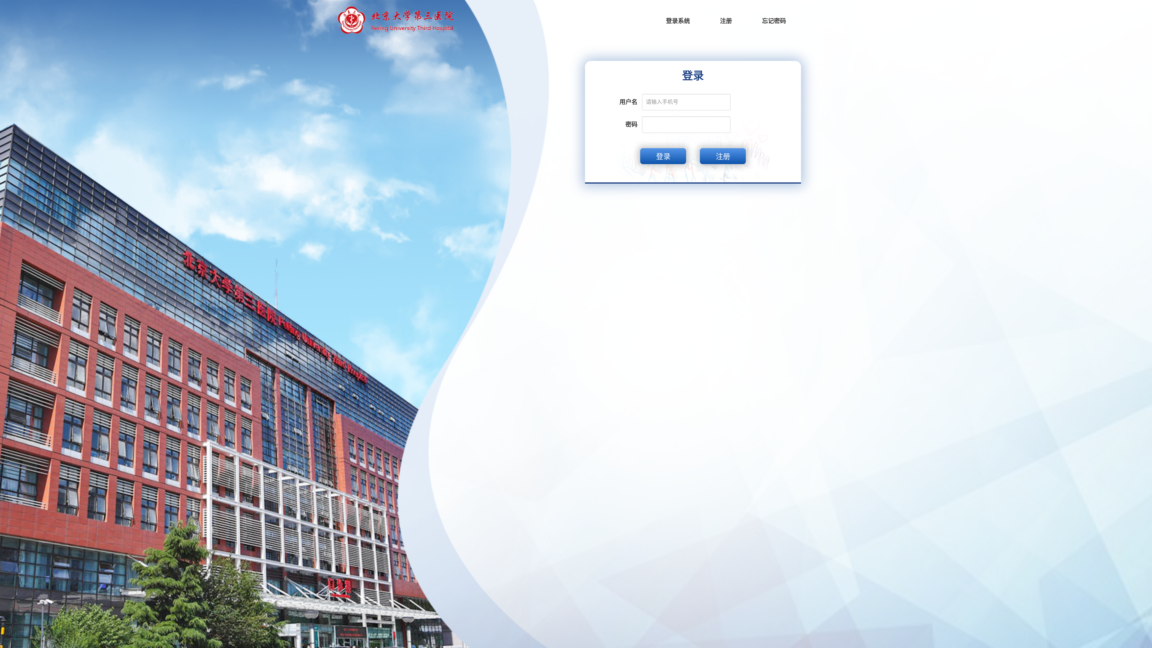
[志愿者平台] (396, 19)
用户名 (629, 102)
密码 (632, 124)
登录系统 (678, 21)
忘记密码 (774, 21)
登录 (663, 156)
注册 (726, 21)
